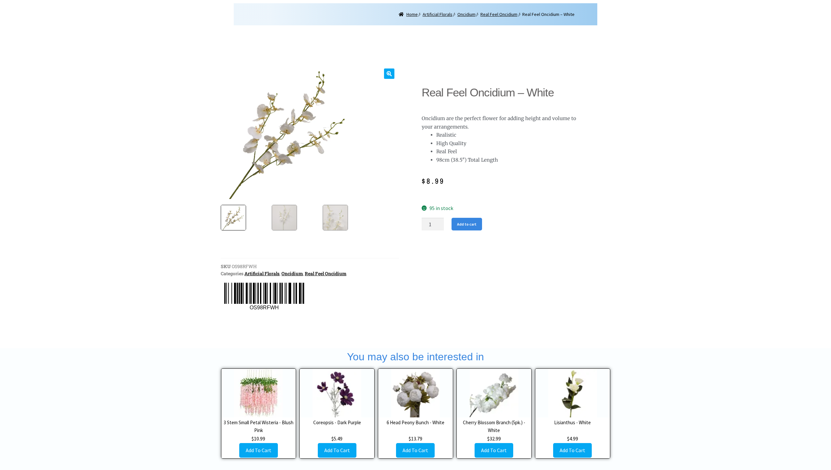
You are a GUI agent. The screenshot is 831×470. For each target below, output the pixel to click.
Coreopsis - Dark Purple (337, 422)
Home (412, 14)
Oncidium (466, 14)
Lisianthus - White (572, 422)
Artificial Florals (438, 14)
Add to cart (467, 224)
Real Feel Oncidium (498, 14)
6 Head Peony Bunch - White (415, 422)
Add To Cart (258, 450)
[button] (389, 73)
